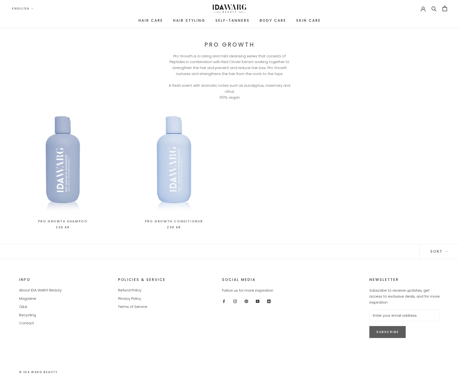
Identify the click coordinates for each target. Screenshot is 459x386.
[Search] (434, 8)
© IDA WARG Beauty (38, 372)
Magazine (27, 298)
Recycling (27, 314)
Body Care (273, 20)
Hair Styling (189, 20)
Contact (26, 323)
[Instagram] (235, 301)
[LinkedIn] (269, 301)
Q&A (23, 306)
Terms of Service (132, 306)
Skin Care (308, 20)
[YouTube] (257, 301)
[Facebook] (224, 301)
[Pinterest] (246, 301)
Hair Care (150, 20)
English (20, 8)
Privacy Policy (129, 298)
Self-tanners (232, 20)
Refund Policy (129, 290)
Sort (437, 251)
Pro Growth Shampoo (63, 221)
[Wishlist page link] (407, 8)
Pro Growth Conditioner (174, 221)
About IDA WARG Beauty (40, 290)
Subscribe (387, 332)
